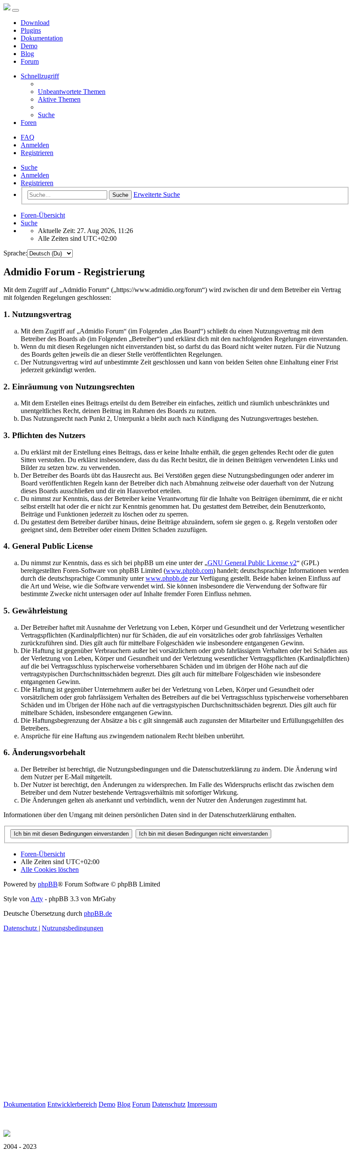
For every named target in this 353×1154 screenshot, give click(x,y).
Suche (29, 167)
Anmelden (35, 175)
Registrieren (37, 183)
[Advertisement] (176, 1040)
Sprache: (15, 253)
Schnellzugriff (40, 76)
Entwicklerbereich (72, 1104)
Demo (29, 46)
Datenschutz (169, 1104)
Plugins (31, 30)
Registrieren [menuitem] (37, 152)
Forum (30, 61)
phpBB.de (98, 913)
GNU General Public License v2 (252, 562)
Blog (27, 53)
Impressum (202, 1104)
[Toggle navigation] (15, 10)
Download (35, 22)
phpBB (48, 884)
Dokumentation (42, 38)
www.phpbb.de (167, 578)
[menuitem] (71, 91)
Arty (37, 898)
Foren (29, 122)
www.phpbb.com (189, 570)
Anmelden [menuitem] (35, 145)
